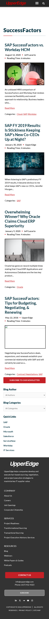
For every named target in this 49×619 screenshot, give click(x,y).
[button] (37, 3)
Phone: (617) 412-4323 (24, 585)
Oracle (20, 287)
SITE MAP (36, 610)
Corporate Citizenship (13, 510)
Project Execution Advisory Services (19, 537)
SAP (25, 114)
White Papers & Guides (14, 560)
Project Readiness (11, 523)
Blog (6, 551)
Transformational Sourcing (15, 528)
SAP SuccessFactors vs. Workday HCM (24, 47)
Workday (32, 114)
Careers (7, 500)
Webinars (8, 556)
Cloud (19, 114)
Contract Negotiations (27, 374)
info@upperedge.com (25, 582)
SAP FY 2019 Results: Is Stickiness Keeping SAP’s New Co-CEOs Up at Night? (23, 132)
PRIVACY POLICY (25, 610)
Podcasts (8, 565)
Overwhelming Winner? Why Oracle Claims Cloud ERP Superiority (22, 219)
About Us (8, 496)
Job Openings (10, 505)
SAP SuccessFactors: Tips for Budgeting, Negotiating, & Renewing (22, 305)
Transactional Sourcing (13, 533)
